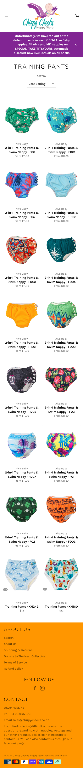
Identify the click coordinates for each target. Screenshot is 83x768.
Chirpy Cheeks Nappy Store (28, 755)
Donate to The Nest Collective (24, 656)
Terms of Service (15, 662)
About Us (10, 644)
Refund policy (13, 668)
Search (9, 637)
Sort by (41, 76)
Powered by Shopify (56, 755)
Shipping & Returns (18, 650)
